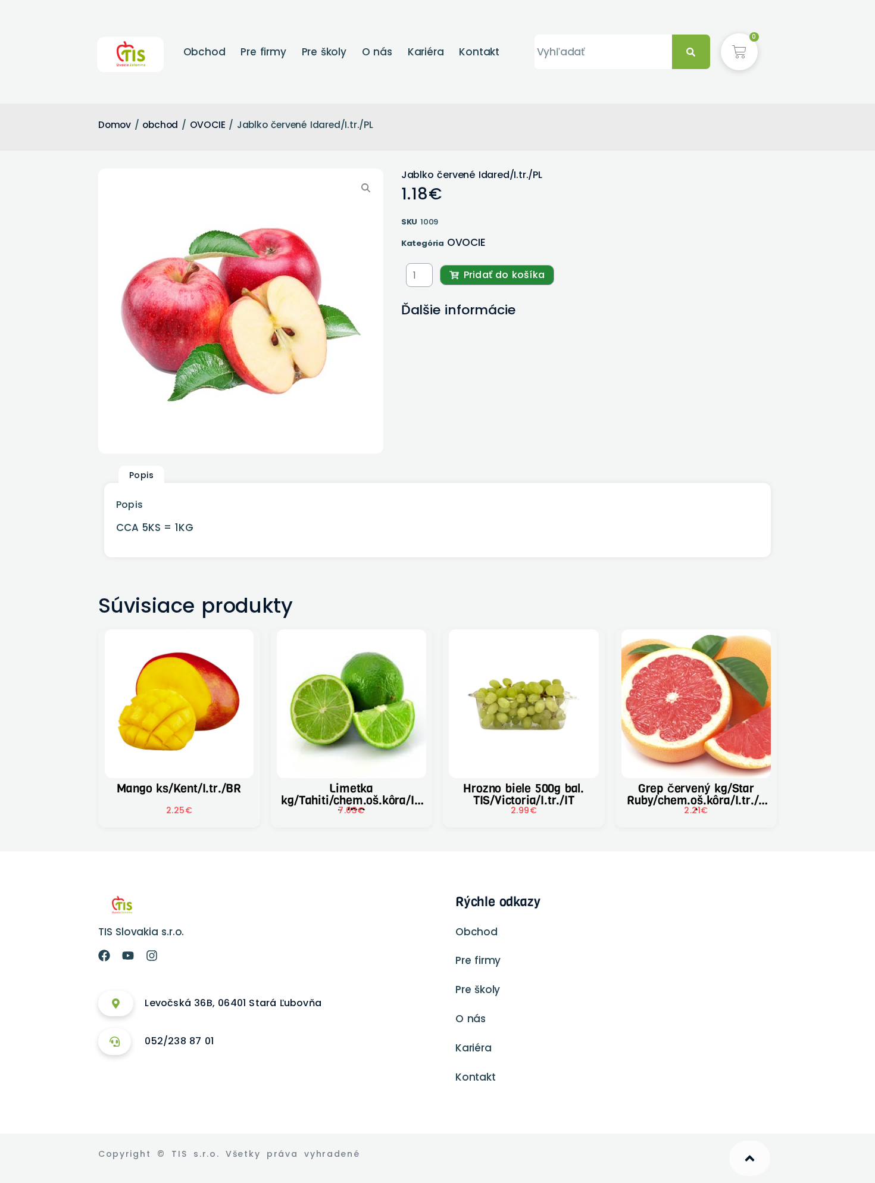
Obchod (204, 52)
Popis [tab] (141, 475)
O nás (377, 52)
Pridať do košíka (504, 275)
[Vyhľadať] (691, 52)
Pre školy (324, 52)
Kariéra (426, 52)
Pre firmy (263, 52)
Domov (114, 124)
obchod (160, 124)
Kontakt (479, 52)
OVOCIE (208, 124)
